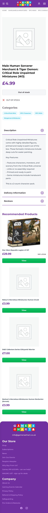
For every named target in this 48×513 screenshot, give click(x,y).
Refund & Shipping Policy (12, 495)
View (24, 261)
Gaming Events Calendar (12, 487)
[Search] (7, 3)
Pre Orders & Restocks (11, 503)
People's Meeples (9, 461)
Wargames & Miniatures (17, 10)
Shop (4, 445)
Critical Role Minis (10, 113)
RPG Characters (25, 113)
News (4, 453)
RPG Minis (32, 10)
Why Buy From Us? (10, 465)
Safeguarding (7, 499)
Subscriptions (7, 449)
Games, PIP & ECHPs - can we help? (16, 469)
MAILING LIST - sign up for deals (15, 473)
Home (4, 10)
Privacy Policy (7, 491)
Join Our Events (8, 457)
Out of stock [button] (24, 92)
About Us (6, 483)
